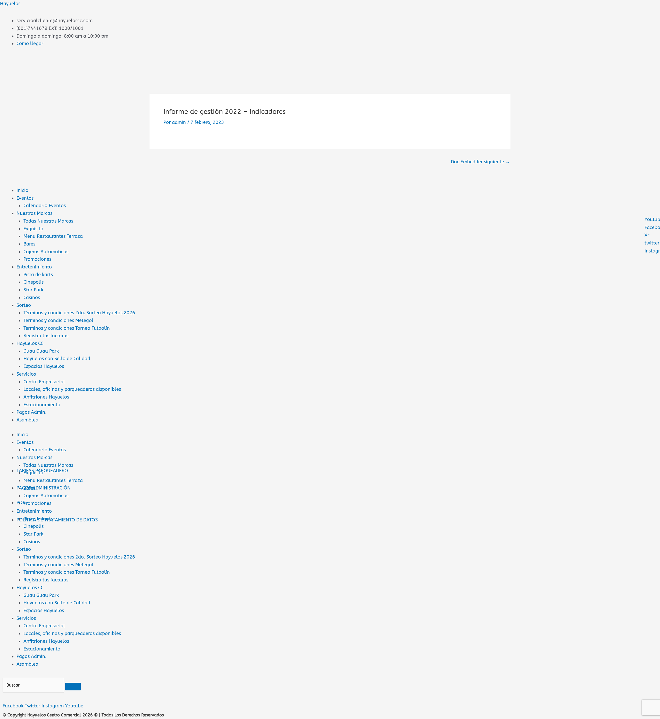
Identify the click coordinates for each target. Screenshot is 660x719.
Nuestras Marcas (34, 213)
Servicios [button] (26, 618)
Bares (29, 244)
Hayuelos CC (30, 343)
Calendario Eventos (44, 205)
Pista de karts (38, 274)
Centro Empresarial (44, 382)
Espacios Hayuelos (43, 366)
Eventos (25, 198)
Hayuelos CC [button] (30, 587)
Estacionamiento (41, 405)
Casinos (31, 297)
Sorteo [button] (23, 549)
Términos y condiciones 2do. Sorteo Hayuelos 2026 (79, 313)
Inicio (22, 190)
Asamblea (27, 420)
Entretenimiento (34, 267)
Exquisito (33, 229)
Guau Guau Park (41, 351)
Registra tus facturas (45, 336)
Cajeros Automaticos (45, 252)
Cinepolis (33, 282)
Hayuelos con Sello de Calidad (56, 358)
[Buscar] (73, 686)
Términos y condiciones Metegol (58, 320)
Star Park (33, 290)
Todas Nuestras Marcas (48, 221)
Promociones (37, 259)
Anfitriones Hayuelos (46, 397)
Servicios (26, 374)
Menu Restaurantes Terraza (53, 236)
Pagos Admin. (31, 412)
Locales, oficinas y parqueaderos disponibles (72, 389)
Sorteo (23, 305)
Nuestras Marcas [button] (34, 457)
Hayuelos (10, 3)
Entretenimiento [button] (34, 511)
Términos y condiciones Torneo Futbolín (66, 328)
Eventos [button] (25, 442)
